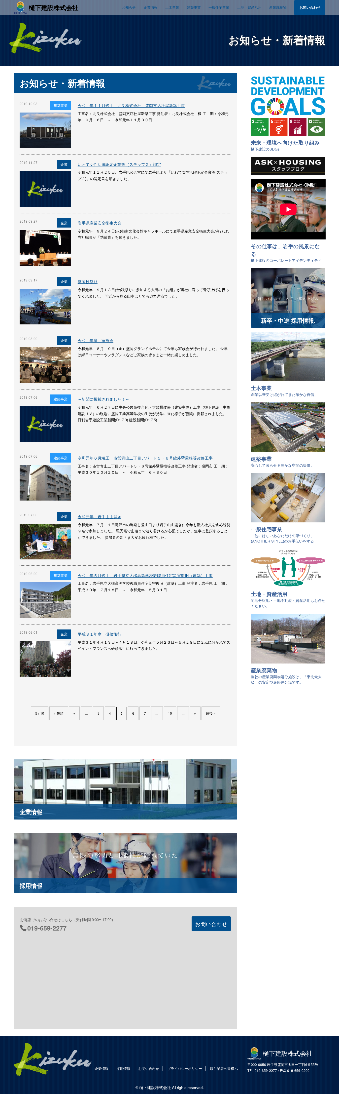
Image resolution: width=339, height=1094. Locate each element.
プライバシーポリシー (184, 1068)
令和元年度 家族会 (95, 340)
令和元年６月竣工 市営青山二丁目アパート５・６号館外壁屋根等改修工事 (145, 458)
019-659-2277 (47, 928)
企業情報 (151, 7)
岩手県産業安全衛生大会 (99, 223)
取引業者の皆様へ (224, 1068)
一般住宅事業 (218, 7)
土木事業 (172, 7)
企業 (64, 164)
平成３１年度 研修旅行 (99, 634)
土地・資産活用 (249, 7)
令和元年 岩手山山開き (99, 516)
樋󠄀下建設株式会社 (53, 7)
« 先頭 (59, 713)
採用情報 (123, 1068)
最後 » (211, 713)
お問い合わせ (310, 7)
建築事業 (194, 7)
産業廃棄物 (278, 7)
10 (170, 713)
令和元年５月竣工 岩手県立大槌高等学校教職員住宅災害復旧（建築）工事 (145, 575)
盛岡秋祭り (88, 281)
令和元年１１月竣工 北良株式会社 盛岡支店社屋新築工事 (131, 105)
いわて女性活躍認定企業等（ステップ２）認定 (119, 164)
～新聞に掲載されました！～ (103, 399)
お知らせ (129, 7)
